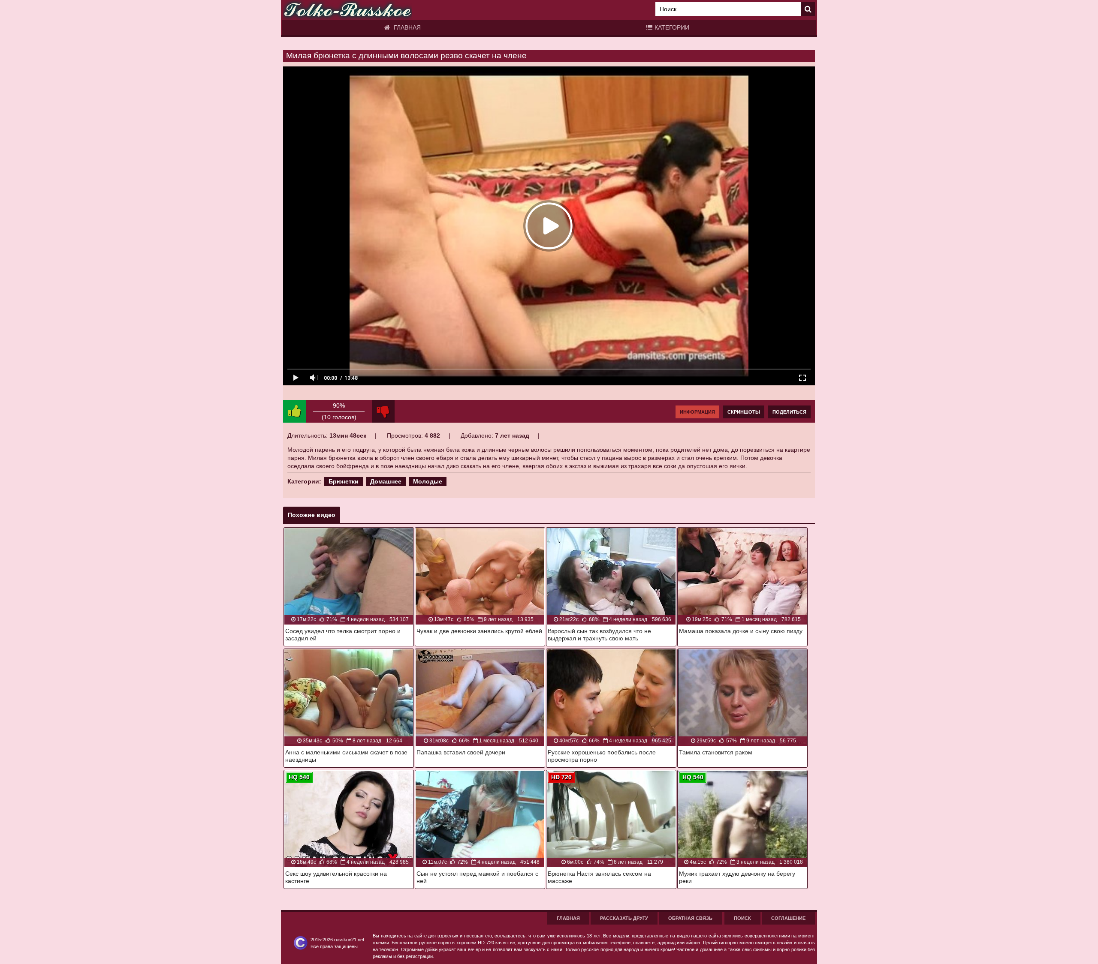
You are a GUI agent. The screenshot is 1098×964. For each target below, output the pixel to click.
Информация (697, 411)
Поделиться (789, 411)
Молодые (427, 481)
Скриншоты (743, 411)
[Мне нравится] (294, 411)
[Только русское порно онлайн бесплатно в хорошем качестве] (347, 10)
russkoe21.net (349, 939)
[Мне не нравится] (383, 411)
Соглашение (788, 918)
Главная (406, 27)
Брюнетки (344, 481)
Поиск (742, 918)
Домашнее (385, 481)
